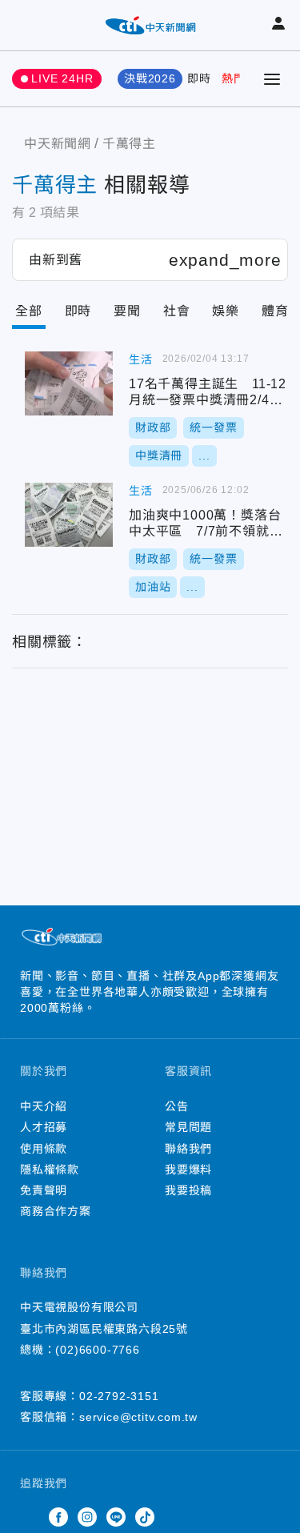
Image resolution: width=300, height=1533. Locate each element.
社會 (176, 311)
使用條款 (43, 1148)
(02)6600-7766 (97, 1349)
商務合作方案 (55, 1211)
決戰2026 (150, 78)
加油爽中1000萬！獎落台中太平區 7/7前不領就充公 (69, 515)
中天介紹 (43, 1106)
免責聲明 (43, 1190)
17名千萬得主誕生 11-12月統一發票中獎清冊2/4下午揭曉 (69, 383)
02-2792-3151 (119, 1396)
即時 (199, 78)
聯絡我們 (188, 1148)
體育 (275, 311)
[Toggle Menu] (272, 79)
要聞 (127, 311)
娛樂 (225, 311)
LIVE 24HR (62, 78)
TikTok (144, 1517)
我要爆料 (188, 1169)
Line (116, 1517)
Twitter (29, 1517)
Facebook (58, 1517)
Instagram (87, 1517)
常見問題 (188, 1127)
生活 (141, 359)
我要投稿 (188, 1190)
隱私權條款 (49, 1169)
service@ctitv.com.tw (138, 1417)
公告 (177, 1106)
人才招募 (43, 1127)
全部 (28, 311)
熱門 (234, 78)
